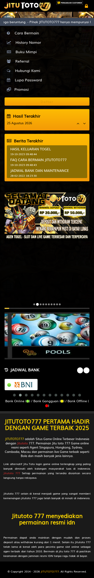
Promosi (21, 89)
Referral (21, 61)
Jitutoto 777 (11, 473)
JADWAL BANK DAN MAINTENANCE (39, 170)
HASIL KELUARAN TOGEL (30, 148)
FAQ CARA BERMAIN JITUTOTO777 (38, 159)
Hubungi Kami (26, 70)
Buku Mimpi (25, 51)
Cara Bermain (25, 33)
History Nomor (27, 42)
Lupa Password (27, 80)
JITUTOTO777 (14, 439)
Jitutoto (22, 443)
